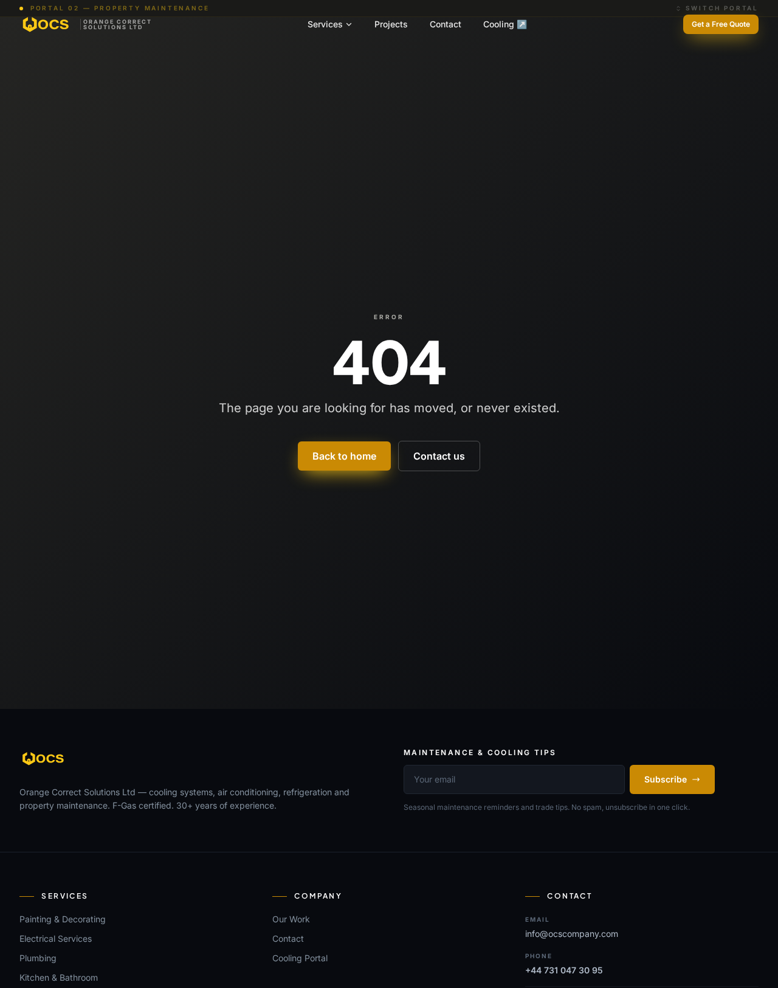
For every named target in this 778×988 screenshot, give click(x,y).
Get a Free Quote (721, 24)
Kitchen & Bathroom (58, 977)
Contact (445, 24)
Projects (391, 24)
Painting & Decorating (62, 919)
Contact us (439, 456)
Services (325, 24)
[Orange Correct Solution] (44, 759)
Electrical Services (55, 938)
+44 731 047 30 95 (564, 970)
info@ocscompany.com (571, 933)
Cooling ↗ (505, 24)
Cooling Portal (300, 958)
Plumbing (38, 958)
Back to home (344, 456)
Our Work (291, 919)
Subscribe (665, 779)
